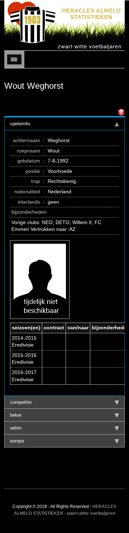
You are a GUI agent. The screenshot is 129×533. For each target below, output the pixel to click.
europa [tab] (17, 441)
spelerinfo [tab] (20, 123)
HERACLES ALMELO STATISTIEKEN (91, 14)
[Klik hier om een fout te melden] (121, 112)
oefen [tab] (16, 428)
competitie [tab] (21, 402)
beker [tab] (16, 415)
